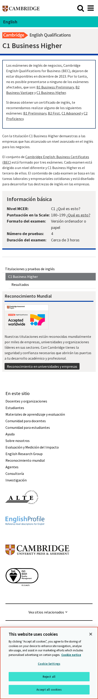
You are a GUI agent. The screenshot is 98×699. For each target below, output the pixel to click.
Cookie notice (71, 655)
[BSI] (21, 594)
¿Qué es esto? (78, 215)
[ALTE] (21, 512)
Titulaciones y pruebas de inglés (30, 269)
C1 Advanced (71, 113)
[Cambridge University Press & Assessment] (37, 564)
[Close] (91, 634)
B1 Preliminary (34, 113)
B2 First (54, 113)
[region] (49, 663)
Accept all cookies (48, 690)
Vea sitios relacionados (46, 612)
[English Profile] (24, 533)
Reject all (49, 677)
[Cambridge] (21, 8)
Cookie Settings (49, 664)
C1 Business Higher (23, 276)
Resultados (20, 284)
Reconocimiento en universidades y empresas (42, 366)
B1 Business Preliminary (55, 87)
